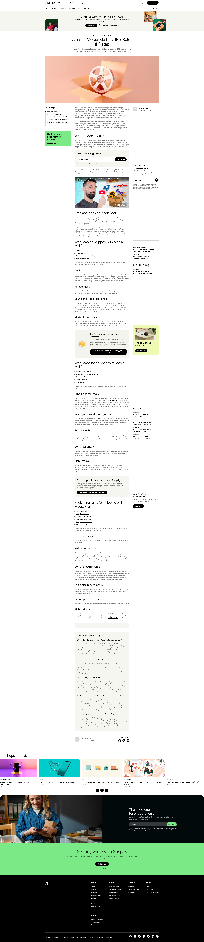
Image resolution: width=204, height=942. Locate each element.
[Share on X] (123, 740)
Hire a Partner (113, 892)
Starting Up (63, 8)
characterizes (101, 418)
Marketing (72, 8)
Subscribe (171, 824)
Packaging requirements (84, 519)
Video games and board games (87, 374)
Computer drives (82, 379)
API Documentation (133, 889)
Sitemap (91, 937)
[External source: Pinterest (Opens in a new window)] (157, 936)
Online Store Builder (97, 919)
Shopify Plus (149, 889)
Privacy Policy (148, 188)
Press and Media (96, 895)
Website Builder (96, 922)
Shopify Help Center (115, 889)
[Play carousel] (102, 790)
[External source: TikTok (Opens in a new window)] (148, 936)
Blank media (80, 382)
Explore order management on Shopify (92, 492)
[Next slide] (106, 790)
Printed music (80, 253)
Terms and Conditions (157, 830)
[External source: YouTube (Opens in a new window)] (139, 936)
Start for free (153, 3)
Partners (93, 898)
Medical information (83, 258)
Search (155, 8)
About (93, 886)
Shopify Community (115, 898)
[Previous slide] (97, 790)
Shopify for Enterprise (152, 892)
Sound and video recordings (85, 256)
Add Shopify (138, 506)
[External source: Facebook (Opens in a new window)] (130, 936)
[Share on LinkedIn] (128, 740)
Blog (46, 8)
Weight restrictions (82, 514)
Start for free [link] (121, 159)
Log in (142, 3)
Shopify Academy (114, 895)
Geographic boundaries (84, 522)
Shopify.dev (131, 886)
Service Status (95, 907)
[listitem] (102, 773)
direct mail (113, 400)
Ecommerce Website (97, 925)
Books (78, 251)
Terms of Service (69, 937)
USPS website (113, 618)
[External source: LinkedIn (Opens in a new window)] (153, 936)
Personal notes (81, 377)
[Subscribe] (156, 180)
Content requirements (83, 516)
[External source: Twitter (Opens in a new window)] (135, 936)
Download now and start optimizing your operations (108, 352)
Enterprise (88, 3)
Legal (93, 904)
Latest (79, 8)
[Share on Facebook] (119, 740)
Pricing (81, 3)
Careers (93, 889)
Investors (94, 892)
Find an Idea (54, 8)
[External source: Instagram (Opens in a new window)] (144, 936)
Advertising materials (83, 371)
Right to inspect (81, 524)
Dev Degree (131, 892)
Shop (147, 886)
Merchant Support (114, 886)
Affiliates (93, 901)
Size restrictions (81, 511)
